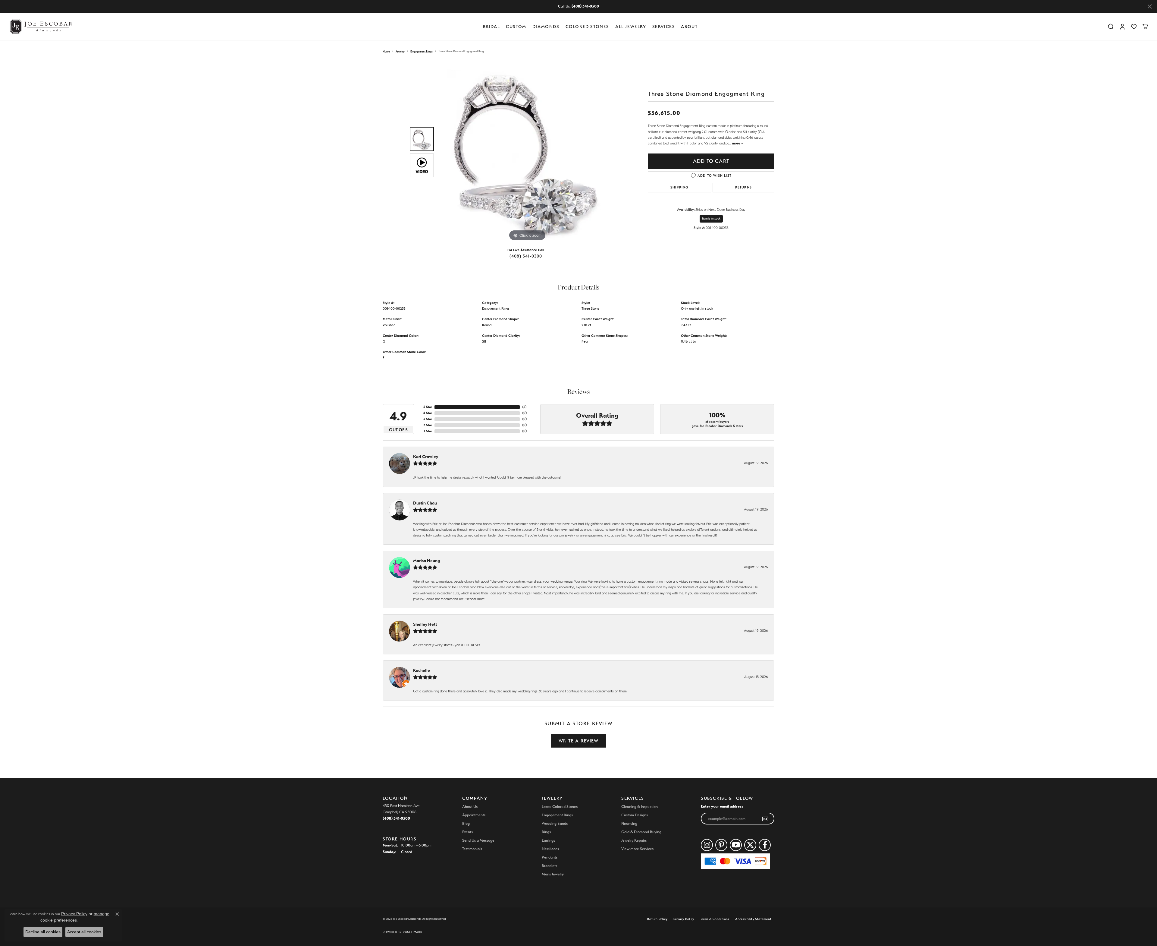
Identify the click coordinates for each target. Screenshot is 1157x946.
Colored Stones (587, 26)
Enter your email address (722, 806)
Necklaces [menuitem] (550, 848)
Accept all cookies (84, 931)
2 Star (427, 425)
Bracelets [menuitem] (549, 865)
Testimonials (472, 848)
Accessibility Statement (753, 919)
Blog (466, 823)
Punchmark (412, 932)
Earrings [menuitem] (548, 840)
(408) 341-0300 (526, 256)
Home (386, 51)
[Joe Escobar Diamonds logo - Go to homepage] (40, 26)
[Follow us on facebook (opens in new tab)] (765, 845)
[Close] (1149, 6)
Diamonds (546, 26)
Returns (743, 187)
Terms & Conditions (714, 919)
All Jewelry (630, 26)
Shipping (679, 187)
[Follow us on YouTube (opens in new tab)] (736, 845)
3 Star (427, 419)
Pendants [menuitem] (549, 857)
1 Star (428, 431)
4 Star (427, 413)
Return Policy (657, 919)
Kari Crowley (425, 456)
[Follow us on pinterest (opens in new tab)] (721, 845)
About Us (470, 806)
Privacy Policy (683, 919)
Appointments (473, 815)
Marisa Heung (426, 560)
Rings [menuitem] (546, 832)
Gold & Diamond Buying (641, 832)
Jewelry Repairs (634, 840)
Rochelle (421, 670)
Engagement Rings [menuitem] (557, 815)
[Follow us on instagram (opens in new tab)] (707, 845)
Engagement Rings (421, 51)
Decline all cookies (43, 931)
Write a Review (578, 741)
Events (467, 832)
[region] (527, 152)
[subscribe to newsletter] (765, 818)
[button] (1111, 27)
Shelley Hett (425, 624)
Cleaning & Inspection (639, 806)
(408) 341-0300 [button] (585, 6)
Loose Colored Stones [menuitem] (560, 806)
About (689, 26)
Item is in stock (711, 218)
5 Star (427, 407)
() (524, 407)
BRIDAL (491, 26)
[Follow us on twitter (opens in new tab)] (750, 845)
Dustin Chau (425, 503)
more (736, 143)
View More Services (637, 848)
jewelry (400, 51)
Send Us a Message (478, 840)
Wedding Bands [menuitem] (555, 823)
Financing (629, 823)
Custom (516, 26)
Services (663, 26)
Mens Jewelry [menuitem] (553, 874)
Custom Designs (634, 815)
